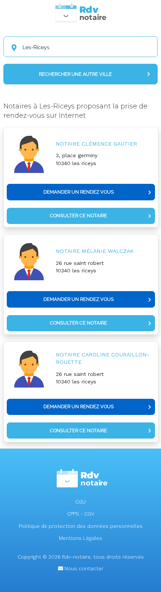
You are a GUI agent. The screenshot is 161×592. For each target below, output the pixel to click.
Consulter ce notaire (78, 215)
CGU (80, 502)
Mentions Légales (80, 538)
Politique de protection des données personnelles (81, 526)
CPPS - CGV (80, 514)
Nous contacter (83, 568)
